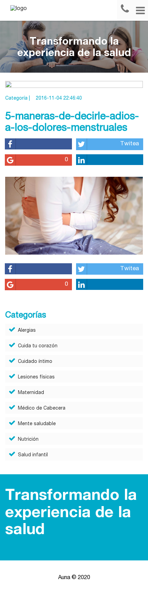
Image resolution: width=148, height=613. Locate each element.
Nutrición (28, 439)
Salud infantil (33, 455)
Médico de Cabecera (41, 408)
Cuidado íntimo (35, 361)
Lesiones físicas (36, 377)
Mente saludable (37, 424)
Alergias (27, 330)
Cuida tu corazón (37, 346)
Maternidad (31, 393)
